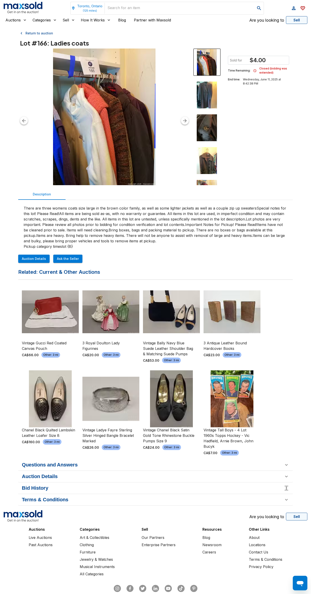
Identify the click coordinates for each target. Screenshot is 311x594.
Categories (42, 20)
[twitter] (142, 588)
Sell (66, 20)
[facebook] (130, 588)
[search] (259, 8)
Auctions (13, 20)
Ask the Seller (68, 259)
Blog (122, 20)
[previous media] (24, 121)
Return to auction (39, 33)
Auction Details (34, 259)
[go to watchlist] (302, 8)
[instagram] (117, 588)
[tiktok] (181, 588)
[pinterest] (193, 588)
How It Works (93, 20)
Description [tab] (42, 194)
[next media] (185, 121)
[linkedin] (155, 588)
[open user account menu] (293, 8)
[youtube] (168, 588)
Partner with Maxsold (152, 20)
